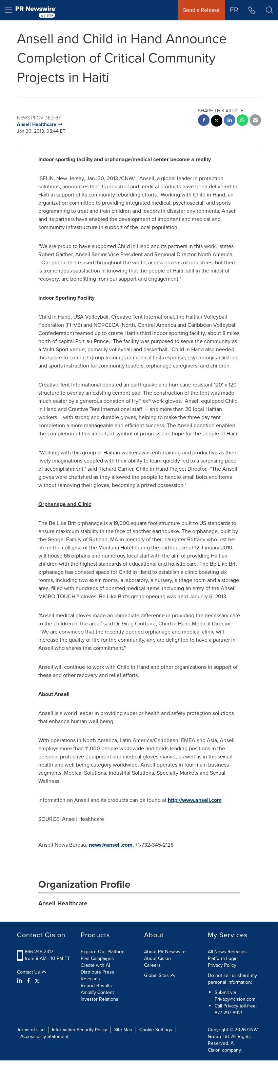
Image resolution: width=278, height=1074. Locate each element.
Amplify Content (97, 992)
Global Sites (157, 975)
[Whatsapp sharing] (242, 121)
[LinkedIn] (20, 980)
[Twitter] (37, 980)
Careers (152, 965)
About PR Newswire (165, 951)
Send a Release (201, 10)
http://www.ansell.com (195, 800)
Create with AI (95, 965)
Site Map (123, 1029)
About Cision (157, 958)
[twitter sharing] (216, 121)
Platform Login (223, 958)
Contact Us (29, 972)
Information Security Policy (79, 1029)
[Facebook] (28, 980)
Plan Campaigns (97, 958)
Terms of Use (31, 1029)
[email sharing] (255, 121)
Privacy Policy (222, 965)
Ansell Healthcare (62, 903)
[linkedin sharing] (229, 121)
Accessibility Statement (44, 1036)
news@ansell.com (111, 845)
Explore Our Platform (102, 951)
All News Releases (227, 951)
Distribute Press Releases (97, 975)
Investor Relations (99, 999)
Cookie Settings (155, 1029)
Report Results (96, 985)
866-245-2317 (39, 951)
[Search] (269, 10)
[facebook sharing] (204, 121)
